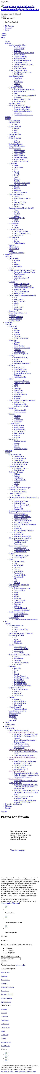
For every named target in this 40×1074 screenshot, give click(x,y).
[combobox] (11, 14)
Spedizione (4, 976)
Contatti (3, 1038)
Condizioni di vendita (7, 987)
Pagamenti (4, 983)
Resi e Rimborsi (5, 980)
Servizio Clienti (5, 972)
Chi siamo (4, 1009)
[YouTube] (6, 1062)
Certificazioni (5, 1024)
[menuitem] (10, 723)
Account (4, 812)
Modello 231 (4, 1035)
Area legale (4, 1071)
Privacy (10, 1071)
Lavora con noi (5, 1027)
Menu (3, 37)
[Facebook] (6, 1055)
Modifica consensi (24, 1071)
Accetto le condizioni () (13, 965)
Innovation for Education (10, 903)
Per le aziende (5, 991)
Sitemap (33, 1071)
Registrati (8, 28)
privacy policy (21, 965)
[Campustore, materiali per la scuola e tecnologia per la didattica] (20, 8)
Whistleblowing (5, 1046)
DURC (3, 1031)
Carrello (3, 35)
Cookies (16, 1071)
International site (6, 1042)
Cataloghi (4, 1013)
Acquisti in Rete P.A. (7, 994)
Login (7, 30)
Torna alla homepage (17, 850)
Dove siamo (4, 1016)
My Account (9, 26)
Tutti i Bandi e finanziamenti (18, 730)
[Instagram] (6, 1058)
